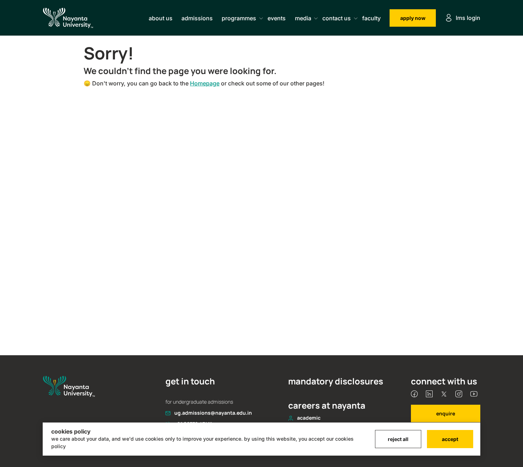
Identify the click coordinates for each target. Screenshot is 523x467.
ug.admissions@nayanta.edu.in (213, 412)
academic (309, 417)
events (277, 18)
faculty (371, 18)
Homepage (205, 83)
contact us (336, 18)
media (303, 18)
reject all (398, 439)
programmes (239, 18)
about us (161, 18)
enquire (445, 413)
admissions (197, 18)
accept (450, 439)
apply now (413, 18)
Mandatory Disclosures (335, 381)
